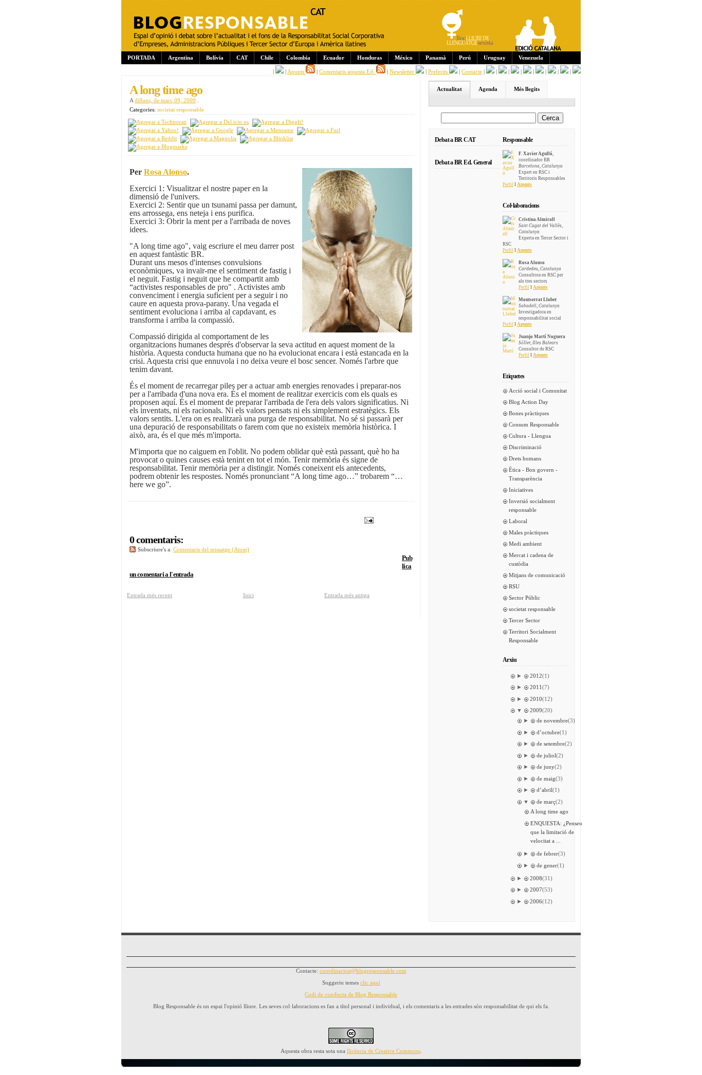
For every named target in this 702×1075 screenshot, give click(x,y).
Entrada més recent (149, 595)
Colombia (298, 57)
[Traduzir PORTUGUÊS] (552, 71)
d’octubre (548, 732)
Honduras (369, 57)
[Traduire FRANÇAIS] (527, 71)
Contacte (471, 71)
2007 (536, 889)
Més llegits (527, 89)
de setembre (551, 743)
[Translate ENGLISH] (539, 71)
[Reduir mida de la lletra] (502, 71)
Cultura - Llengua (530, 436)
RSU (514, 586)
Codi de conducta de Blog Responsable (351, 994)
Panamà (436, 57)
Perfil (508, 184)
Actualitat (449, 89)
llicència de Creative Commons (383, 1051)
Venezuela (531, 57)
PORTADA (141, 57)
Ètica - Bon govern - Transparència (533, 474)
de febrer (547, 853)
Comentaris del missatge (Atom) (211, 549)
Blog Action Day (528, 402)
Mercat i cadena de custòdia (531, 559)
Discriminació (525, 447)
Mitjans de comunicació (537, 575)
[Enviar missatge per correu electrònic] (367, 519)
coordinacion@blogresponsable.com (363, 971)
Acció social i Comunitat (538, 390)
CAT (242, 57)
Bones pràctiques (529, 413)
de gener (547, 865)
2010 (536, 699)
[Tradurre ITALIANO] (576, 71)
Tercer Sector (524, 620)
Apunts (296, 71)
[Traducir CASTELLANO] (564, 71)
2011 (536, 687)
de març (546, 802)
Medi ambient (525, 544)
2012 (536, 676)
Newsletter (403, 71)
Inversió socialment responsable (532, 505)
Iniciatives (521, 490)
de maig (546, 778)
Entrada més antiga (347, 595)
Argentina (180, 57)
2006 (536, 901)
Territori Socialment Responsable (532, 635)
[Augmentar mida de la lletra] (490, 71)
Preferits (438, 71)
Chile (267, 57)
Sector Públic (524, 598)
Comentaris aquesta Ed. (347, 71)
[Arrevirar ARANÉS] (515, 71)
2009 (536, 710)
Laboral (518, 521)
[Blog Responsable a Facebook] (279, 71)
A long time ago (166, 90)
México (404, 57)
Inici (248, 595)
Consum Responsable (534, 424)
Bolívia (215, 57)
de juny (546, 767)
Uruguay (495, 57)
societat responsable (180, 109)
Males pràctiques (528, 532)
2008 (536, 878)
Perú (465, 57)
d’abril (544, 790)
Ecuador (333, 57)
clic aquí (370, 982)
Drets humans (525, 458)
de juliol (546, 755)
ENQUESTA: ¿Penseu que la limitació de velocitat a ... (556, 832)
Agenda (487, 89)
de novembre (552, 720)
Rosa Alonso (165, 172)
